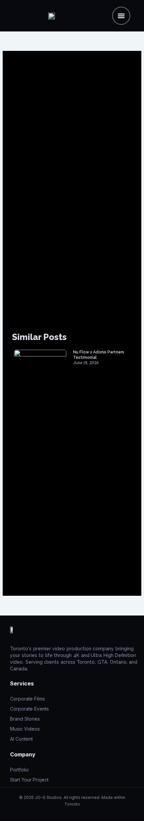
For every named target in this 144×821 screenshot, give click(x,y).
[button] (121, 16)
